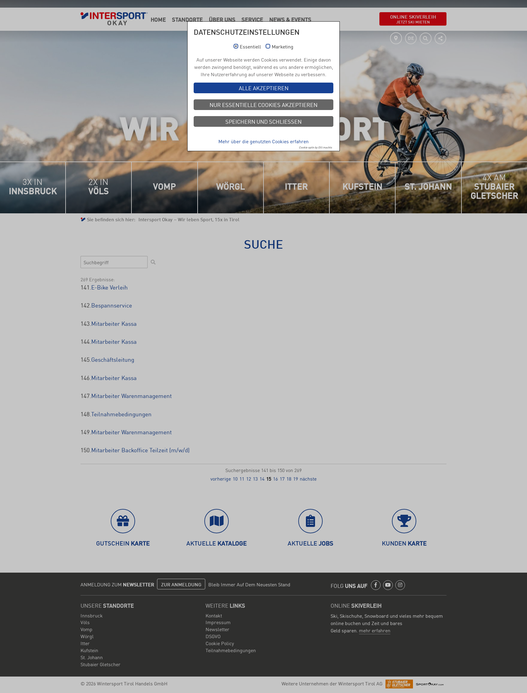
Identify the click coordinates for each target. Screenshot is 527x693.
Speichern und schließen (263, 121)
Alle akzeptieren (264, 88)
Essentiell (250, 46)
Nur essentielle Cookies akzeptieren (263, 104)
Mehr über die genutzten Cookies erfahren (263, 141)
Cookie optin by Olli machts (315, 147)
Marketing (282, 46)
